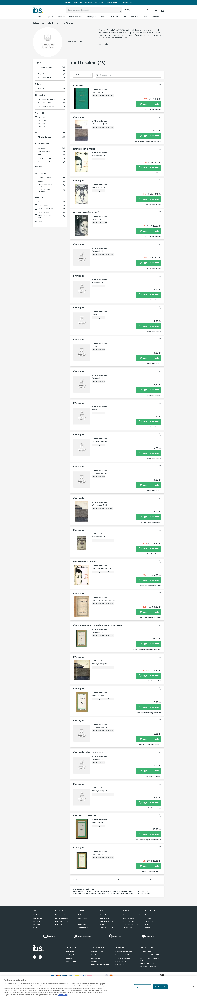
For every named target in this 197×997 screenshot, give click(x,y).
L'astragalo (78, 720)
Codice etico (119, 964)
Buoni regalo (88, 2)
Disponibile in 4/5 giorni (46, 106)
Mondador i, (96, 695)
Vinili (79, 921)
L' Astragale (78, 593)
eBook (35, 928)
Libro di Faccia (43, 205)
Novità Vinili (82, 925)
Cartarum (41, 202)
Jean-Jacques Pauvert (46, 162)
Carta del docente (111, 2)
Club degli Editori (44, 151)
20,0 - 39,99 (42, 126)
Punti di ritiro (78, 2)
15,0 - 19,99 (42, 123)
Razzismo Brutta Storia (148, 967)
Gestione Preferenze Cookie (100, 964)
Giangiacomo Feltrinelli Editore (151, 955)
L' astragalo (78, 117)
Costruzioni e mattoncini (131, 915)
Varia (40, 70)
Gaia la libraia (71, 961)
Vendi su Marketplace (122, 958)
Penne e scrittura (151, 921)
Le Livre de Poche (44, 158)
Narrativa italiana (44, 77)
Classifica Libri (38, 918)
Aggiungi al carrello (150, 104)
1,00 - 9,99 (41, 117)
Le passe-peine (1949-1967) (86, 212)
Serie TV (103, 925)
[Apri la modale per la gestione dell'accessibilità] (162, 976)
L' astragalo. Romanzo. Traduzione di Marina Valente (97, 625)
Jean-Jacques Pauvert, (100, 568)
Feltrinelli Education (147, 963)
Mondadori (42, 148)
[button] (119, 10)
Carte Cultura (99, 2)
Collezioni (58, 925)
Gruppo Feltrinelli (146, 952)
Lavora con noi (120, 961)
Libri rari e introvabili (62, 918)
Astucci (147, 928)
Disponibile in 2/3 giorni (46, 103)
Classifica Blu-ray (106, 921)
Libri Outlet (36, 921)
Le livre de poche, (98, 156)
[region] (98, 986)
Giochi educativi (128, 918)
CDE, (93, 314)
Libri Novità (36, 915)
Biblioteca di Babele (45, 209)
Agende (148, 918)
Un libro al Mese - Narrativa (44, 190)
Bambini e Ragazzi (106, 928)
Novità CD (81, 915)
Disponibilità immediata (47, 100)
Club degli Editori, (98, 124)
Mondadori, (96, 92)
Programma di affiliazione (124, 955)
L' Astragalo (78, 276)
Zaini (147, 925)
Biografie (41, 74)
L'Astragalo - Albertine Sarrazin (88, 752)
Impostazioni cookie (143, 987)
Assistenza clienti (128, 2)
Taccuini (148, 915)
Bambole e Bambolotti (130, 925)
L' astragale (78, 180)
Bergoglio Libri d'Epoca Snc (46, 216)
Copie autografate (61, 921)
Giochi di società (129, 921)
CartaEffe (68, 2)
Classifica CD (82, 918)
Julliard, (94, 219)
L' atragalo (78, 85)
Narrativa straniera (45, 67)
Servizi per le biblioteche (123, 952)
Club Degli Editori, (98, 505)
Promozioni (42, 88)
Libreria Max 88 (43, 212)
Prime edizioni (60, 915)
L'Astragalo (78, 498)
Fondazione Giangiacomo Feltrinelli (149, 959)
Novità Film (104, 915)
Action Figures (127, 928)
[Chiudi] (193, 986)
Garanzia (94, 961)
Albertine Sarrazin (44, 137)
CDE (39, 155)
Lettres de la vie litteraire (85, 561)
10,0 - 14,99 (42, 120)
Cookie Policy (63, 995)
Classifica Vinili (83, 928)
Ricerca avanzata (127, 10)
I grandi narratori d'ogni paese (46, 185)
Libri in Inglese (37, 925)
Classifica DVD (105, 918)
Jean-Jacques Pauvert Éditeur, (102, 600)
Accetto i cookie (160, 987)
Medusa (41, 181)
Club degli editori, (98, 727)
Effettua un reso (96, 958)
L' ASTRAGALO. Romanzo (84, 815)
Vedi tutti (38, 166)
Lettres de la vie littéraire (85, 149)
